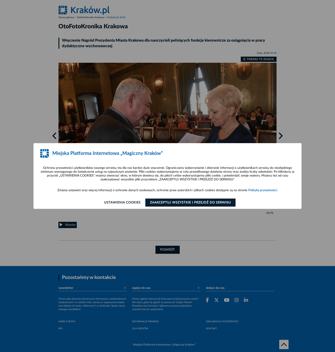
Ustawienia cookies (122, 202)
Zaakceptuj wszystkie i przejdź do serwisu (190, 202)
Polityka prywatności (262, 190)
